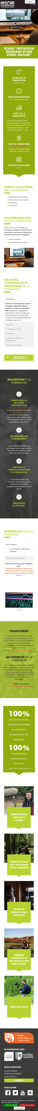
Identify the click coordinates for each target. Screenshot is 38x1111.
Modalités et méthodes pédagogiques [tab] (14, 339)
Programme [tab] (10, 333)
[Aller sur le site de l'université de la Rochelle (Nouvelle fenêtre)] (9, 1057)
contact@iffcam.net (19, 412)
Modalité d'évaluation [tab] (14, 345)
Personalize (19, 1108)
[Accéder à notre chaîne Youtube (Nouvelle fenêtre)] (22, 1093)
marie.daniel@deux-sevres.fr (21, 686)
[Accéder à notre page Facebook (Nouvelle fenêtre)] (8, 1093)
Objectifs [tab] (9, 324)
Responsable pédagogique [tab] (15, 558)
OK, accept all (11, 1105)
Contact (19, 1080)
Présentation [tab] (10, 299)
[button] (19, 358)
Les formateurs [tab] (11, 544)
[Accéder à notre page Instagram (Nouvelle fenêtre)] (30, 1093)
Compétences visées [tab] (13, 329)
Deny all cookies (27, 1105)
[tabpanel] (19, 311)
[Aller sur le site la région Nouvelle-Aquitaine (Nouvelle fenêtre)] (24, 1057)
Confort (30, 2)
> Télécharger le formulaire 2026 (19, 408)
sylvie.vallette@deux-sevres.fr (23, 650)
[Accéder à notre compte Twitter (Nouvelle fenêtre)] (15, 1093)
